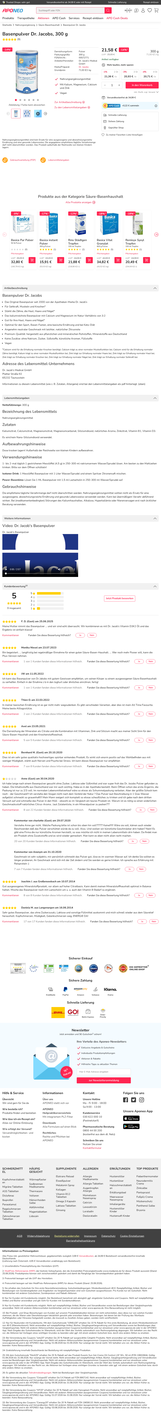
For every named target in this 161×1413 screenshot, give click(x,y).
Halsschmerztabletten (121, 1187)
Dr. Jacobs (84, 66)
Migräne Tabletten (12, 1187)
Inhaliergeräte (117, 1204)
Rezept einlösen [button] (93, 18)
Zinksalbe (141, 1188)
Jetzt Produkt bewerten (119, 598)
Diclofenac (8, 1195)
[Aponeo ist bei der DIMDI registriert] (49, 968)
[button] (43, 18)
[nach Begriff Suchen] (108, 10)
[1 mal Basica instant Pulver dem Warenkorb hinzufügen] (60, 260)
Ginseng (60, 1210)
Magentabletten (38, 1211)
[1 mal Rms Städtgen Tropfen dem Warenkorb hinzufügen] (89, 260)
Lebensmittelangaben (16, 398)
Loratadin (88, 1211)
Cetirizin (87, 1202)
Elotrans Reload (65, 1176)
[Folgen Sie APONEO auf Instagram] (141, 1099)
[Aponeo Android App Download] (131, 1126)
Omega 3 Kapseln (66, 1201)
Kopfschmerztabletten (13, 1181)
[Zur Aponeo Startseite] (12, 10)
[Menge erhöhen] (119, 85)
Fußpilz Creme (144, 1197)
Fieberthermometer (147, 1176)
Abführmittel (36, 1207)
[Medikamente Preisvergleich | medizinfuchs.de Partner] (108, 968)
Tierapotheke (26, 18)
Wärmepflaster (37, 1179)
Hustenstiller (117, 1176)
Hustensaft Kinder (120, 1216)
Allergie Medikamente (90, 1178)
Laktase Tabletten (66, 1205)
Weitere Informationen (17, 518)
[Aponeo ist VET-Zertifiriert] (64, 968)
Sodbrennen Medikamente (36, 1185)
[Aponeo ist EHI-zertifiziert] (33, 968)
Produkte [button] (8, 18)
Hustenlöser (117, 1181)
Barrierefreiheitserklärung (80, 1241)
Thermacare (35, 1191)
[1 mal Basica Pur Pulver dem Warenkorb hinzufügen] (32, 260)
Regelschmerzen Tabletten (11, 1210)
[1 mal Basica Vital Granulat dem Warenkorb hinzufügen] (117, 260)
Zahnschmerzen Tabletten (11, 1217)
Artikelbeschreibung (15, 288)
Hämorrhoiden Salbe (37, 1201)
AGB (19, 1236)
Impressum (90, 1236)
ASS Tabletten (10, 1191)
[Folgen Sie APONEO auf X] (133, 1099)
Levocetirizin (90, 1207)
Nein (92, 635)
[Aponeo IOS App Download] (131, 1118)
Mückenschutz (144, 1201)
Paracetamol (9, 1204)
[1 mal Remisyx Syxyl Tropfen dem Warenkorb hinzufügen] (146, 260)
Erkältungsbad (118, 1192)
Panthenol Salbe (145, 1205)
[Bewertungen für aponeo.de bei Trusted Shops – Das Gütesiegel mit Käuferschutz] (18, 968)
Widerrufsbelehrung (38, 1236)
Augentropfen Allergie (90, 1189)
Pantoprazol (143, 1192)
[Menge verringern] (104, 85)
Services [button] (74, 18)
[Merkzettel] (149, 10)
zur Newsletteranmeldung (104, 1080)
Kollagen (61, 1189)
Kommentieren (10, 635)
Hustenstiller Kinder (117, 1210)
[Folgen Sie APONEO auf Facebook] (125, 1099)
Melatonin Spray (65, 1185)
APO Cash (59, 18)
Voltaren (34, 1195)
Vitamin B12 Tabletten (63, 1195)
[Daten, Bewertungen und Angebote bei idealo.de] (93, 968)
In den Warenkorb (142, 85)
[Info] (156, 106)
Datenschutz (108, 1236)
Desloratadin (90, 1216)
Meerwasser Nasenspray (116, 1198)
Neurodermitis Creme (144, 1182)
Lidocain (34, 1216)
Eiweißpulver (63, 1181)
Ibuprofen (7, 1200)
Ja (80, 635)
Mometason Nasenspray (89, 1197)
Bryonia (140, 1210)
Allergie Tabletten (93, 1183)
